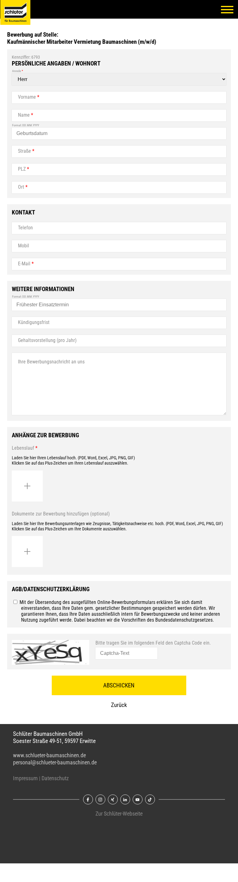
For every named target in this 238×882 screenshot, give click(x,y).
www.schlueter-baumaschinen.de (49, 755)
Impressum (25, 778)
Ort (23, 187)
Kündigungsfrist (34, 322)
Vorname (28, 97)
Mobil (23, 246)
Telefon (25, 228)
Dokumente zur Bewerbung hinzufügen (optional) (61, 514)
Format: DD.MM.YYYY (25, 125)
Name (25, 115)
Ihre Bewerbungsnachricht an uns (51, 362)
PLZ (23, 169)
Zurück (119, 705)
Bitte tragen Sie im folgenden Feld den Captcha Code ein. (153, 643)
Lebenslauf (24, 448)
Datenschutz (55, 778)
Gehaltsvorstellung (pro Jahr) (47, 340)
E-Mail (26, 264)
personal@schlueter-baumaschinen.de (55, 762)
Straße (26, 151)
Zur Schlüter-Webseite (119, 814)
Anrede (17, 71)
